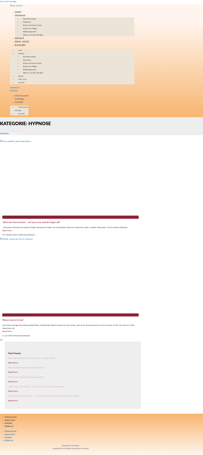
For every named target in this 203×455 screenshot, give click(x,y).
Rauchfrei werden (29, 19)
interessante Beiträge (21, 109)
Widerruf (9, 426)
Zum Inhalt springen (8, 1)
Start (18, 11)
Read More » (7, 231)
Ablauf (19, 38)
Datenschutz (11, 417)
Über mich (22, 41)
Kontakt (20, 45)
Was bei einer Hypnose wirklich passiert (26, 368)
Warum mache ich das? (13, 320)
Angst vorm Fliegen (30, 28)
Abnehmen (27, 22)
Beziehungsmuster (29, 32)
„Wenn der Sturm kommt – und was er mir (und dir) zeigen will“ (31, 222)
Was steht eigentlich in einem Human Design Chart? (32, 358)
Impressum (10, 420)
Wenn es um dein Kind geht (33, 35)
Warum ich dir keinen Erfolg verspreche (25, 377)
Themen (20, 15)
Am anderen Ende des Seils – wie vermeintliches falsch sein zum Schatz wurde (43, 396)
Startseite (4, 133)
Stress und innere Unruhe (32, 25)
